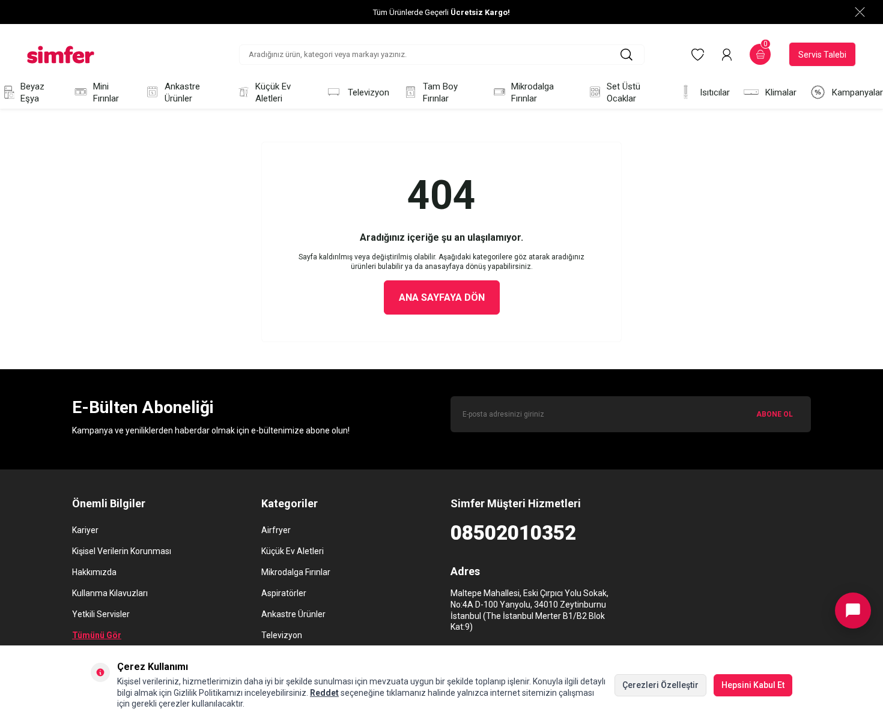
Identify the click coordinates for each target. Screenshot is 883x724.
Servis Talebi (822, 54)
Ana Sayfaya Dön (442, 297)
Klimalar (781, 92)
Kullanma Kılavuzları (110, 593)
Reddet (324, 693)
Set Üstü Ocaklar (623, 92)
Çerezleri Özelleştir (660, 685)
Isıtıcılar (715, 92)
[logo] (60, 54)
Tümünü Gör (96, 635)
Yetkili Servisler (101, 614)
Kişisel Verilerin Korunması (121, 551)
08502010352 (513, 533)
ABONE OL (774, 414)
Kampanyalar (857, 92)
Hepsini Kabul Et (752, 685)
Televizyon (368, 92)
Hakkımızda (94, 572)
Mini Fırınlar (106, 92)
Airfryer (276, 530)
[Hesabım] (727, 55)
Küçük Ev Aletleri (273, 92)
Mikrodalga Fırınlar (532, 92)
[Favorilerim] (697, 55)
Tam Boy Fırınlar (440, 92)
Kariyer (85, 530)
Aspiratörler (283, 593)
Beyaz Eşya (32, 92)
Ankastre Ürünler (182, 92)
